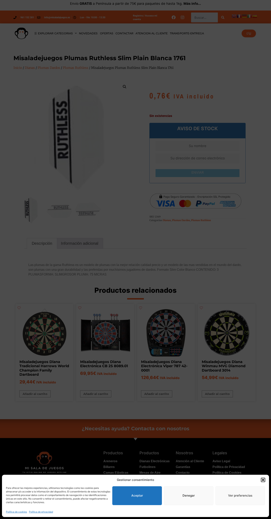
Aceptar (137, 495)
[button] (263, 480)
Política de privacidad (41, 511)
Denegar (189, 495)
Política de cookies (16, 511)
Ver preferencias (240, 495)
